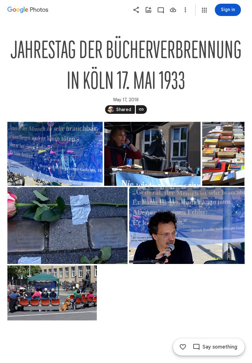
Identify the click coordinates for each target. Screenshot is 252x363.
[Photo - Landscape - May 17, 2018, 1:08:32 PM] (152, 154)
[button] (204, 10)
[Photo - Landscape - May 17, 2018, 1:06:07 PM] (55, 154)
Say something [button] (220, 347)
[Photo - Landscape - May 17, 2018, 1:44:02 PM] (187, 225)
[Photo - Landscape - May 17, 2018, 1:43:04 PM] (67, 225)
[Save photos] (173, 10)
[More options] (185, 10)
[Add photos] (148, 10)
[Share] (136, 10)
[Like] (183, 347)
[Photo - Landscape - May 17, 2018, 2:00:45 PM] (52, 293)
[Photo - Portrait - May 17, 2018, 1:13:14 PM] (223, 154)
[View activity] (161, 10)
